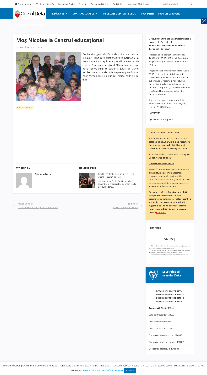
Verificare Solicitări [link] (45, 4)
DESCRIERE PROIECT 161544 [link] (170, 297)
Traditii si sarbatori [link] (25, 107)
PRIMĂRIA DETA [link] (59, 13)
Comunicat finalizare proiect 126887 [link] (166, 341)
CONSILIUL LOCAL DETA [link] (85, 13)
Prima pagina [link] (24, 4)
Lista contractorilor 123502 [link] (161, 314)
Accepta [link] (130, 370)
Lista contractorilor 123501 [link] (161, 328)
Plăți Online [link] (118, 4)
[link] (29, 13)
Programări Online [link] (100, 4)
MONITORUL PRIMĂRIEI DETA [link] (30, 25)
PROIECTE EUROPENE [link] (169, 13)
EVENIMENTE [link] (147, 13)
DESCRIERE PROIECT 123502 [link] (170, 291)
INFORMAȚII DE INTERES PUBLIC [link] (119, 13)
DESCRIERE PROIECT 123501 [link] (170, 301)
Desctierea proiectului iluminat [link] (164, 348)
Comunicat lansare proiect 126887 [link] (165, 335)
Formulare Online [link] (66, 4)
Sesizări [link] (83, 4)
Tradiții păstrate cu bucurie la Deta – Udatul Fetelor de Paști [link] (117, 175)
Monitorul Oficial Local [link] (138, 4)
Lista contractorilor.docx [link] (160, 321)
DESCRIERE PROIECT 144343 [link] (170, 294)
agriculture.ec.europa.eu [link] (161, 119)
